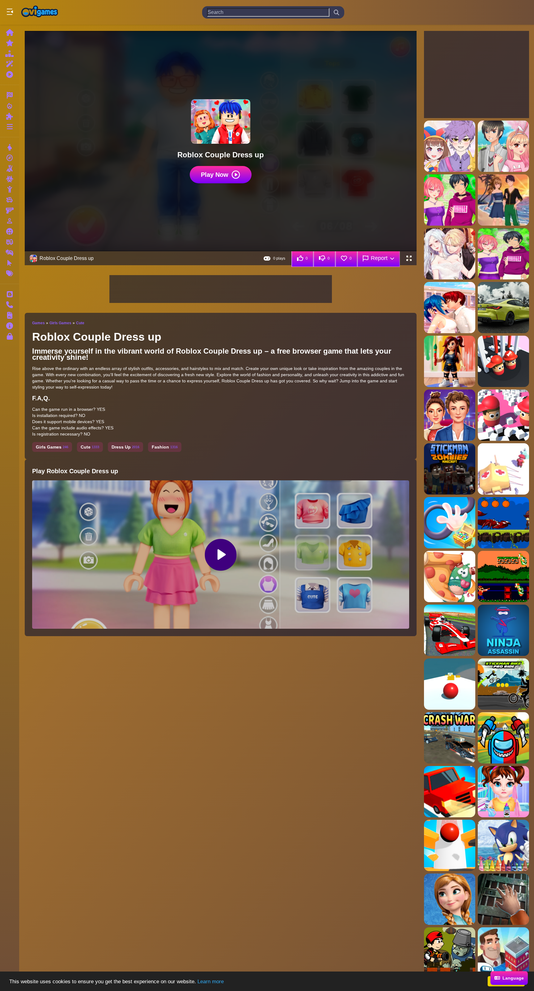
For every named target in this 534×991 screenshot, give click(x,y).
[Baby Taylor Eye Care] (503, 791)
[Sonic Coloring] (503, 845)
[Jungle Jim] (503, 522)
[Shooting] (9, 168)
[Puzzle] (9, 116)
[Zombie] (9, 179)
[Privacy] (9, 336)
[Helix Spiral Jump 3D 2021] (449, 845)
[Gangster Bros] (503, 576)
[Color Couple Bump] (503, 415)
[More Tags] (9, 273)
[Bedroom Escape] (503, 899)
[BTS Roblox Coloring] (449, 361)
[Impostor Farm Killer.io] (503, 737)
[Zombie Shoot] (449, 953)
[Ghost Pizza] (449, 576)
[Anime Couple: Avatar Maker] (449, 146)
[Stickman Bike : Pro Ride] (503, 684)
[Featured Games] (9, 64)
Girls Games (60, 323)
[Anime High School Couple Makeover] (449, 307)
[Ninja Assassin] (503, 630)
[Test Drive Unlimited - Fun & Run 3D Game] (449, 791)
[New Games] (9, 43)
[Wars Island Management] (503, 469)
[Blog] (9, 294)
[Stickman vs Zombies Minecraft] (449, 469)
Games (38, 323)
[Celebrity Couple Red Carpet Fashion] (449, 415)
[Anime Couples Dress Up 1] (503, 200)
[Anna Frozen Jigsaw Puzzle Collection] (449, 899)
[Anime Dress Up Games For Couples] (503, 253)
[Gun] (9, 210)
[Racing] (9, 95)
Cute (80, 323)
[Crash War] (449, 737)
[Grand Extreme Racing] (449, 630)
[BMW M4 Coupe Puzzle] (503, 307)
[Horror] (9, 231)
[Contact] (9, 305)
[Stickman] (9, 189)
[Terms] (9, 315)
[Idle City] (503, 953)
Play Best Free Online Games (39, 12)
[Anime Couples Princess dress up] (449, 253)
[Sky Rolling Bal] (449, 684)
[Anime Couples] (503, 146)
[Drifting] (9, 252)
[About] (9, 326)
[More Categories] (9, 126)
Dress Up (125, 446)
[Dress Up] (9, 147)
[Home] (9, 32)
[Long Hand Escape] (449, 522)
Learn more (210, 982)
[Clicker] (9, 263)
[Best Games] (9, 53)
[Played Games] (9, 74)
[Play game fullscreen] (409, 258)
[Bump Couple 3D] (503, 361)
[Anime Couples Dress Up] (449, 200)
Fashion (165, 446)
